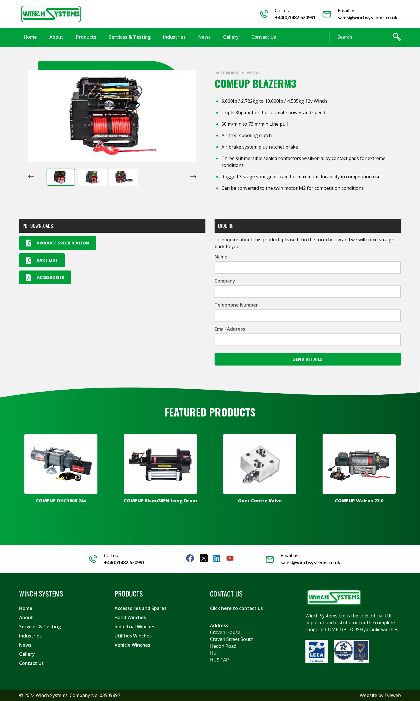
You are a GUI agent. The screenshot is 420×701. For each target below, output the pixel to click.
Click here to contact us (236, 608)
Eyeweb (393, 695)
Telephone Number (236, 305)
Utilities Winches (133, 636)
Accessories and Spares (141, 608)
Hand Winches (130, 617)
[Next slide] (193, 176)
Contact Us (31, 663)
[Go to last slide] (31, 176)
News (25, 645)
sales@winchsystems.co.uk (367, 17)
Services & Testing (40, 626)
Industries (30, 636)
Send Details (308, 359)
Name (221, 257)
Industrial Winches (135, 626)
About (26, 617)
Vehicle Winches (132, 645)
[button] (61, 177)
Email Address (230, 329)
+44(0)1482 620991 (295, 17)
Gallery (27, 654)
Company (225, 281)
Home (25, 608)
